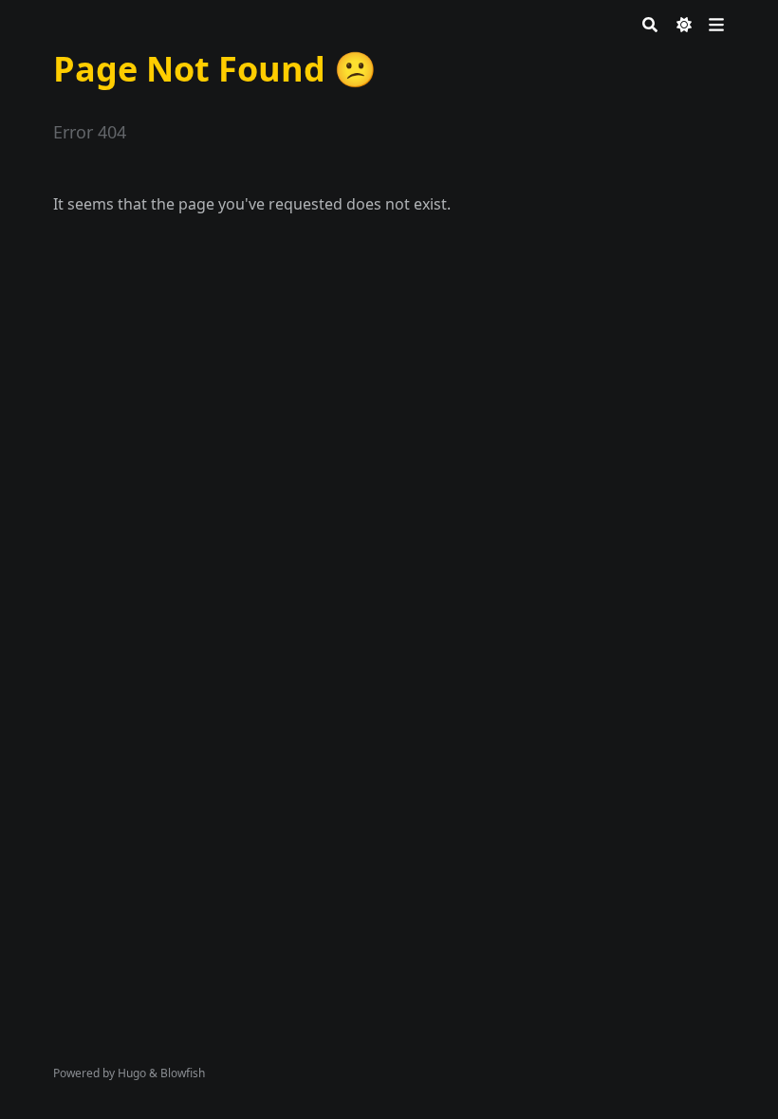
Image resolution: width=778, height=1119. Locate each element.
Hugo (132, 1073)
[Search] (650, 24)
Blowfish (182, 1073)
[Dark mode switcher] (684, 24)
